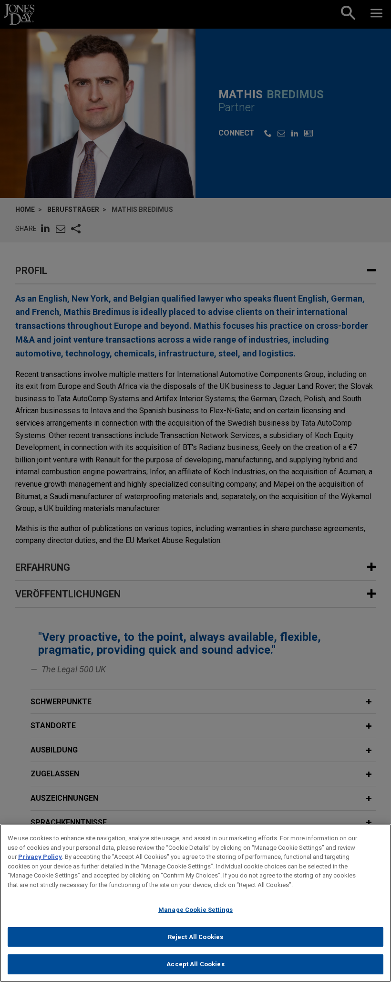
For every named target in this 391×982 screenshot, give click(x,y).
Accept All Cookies (195, 964)
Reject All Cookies (195, 936)
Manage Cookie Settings (195, 909)
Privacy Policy (40, 856)
